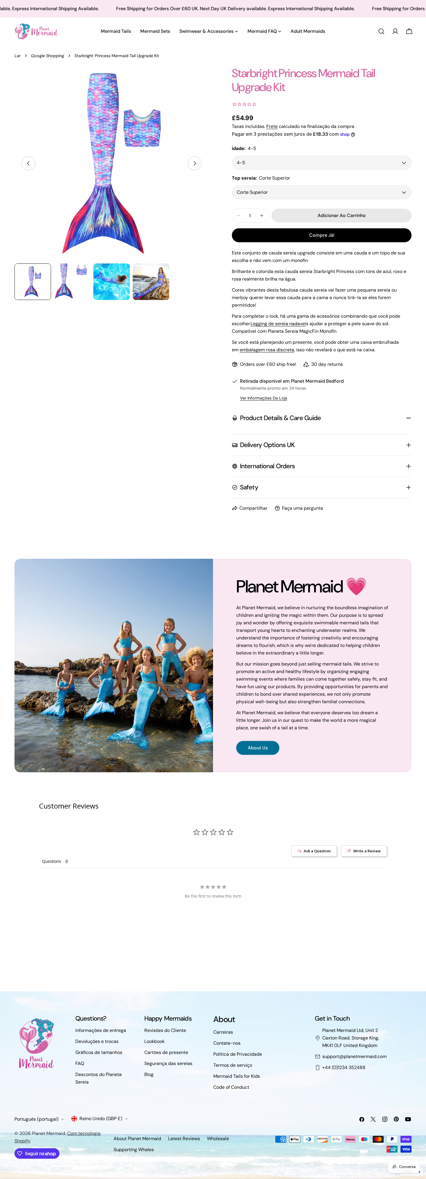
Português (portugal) (36, 1119)
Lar (17, 55)
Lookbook (154, 1041)
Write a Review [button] (367, 850)
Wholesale (218, 1138)
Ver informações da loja (263, 398)
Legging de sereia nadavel (278, 324)
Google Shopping (47, 55)
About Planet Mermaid (137, 1138)
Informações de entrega (100, 1030)
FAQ (79, 1063)
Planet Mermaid (48, 1133)
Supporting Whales (134, 1150)
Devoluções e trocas (97, 1041)
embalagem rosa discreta (267, 350)
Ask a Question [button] (317, 850)
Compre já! (321, 235)
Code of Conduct (231, 1087)
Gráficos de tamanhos (98, 1052)
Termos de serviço (232, 1065)
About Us (258, 748)
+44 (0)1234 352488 (343, 1067)
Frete (272, 126)
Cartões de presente (166, 1052)
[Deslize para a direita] (195, 163)
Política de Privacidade (237, 1054)
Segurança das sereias (168, 1063)
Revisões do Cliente (165, 1030)
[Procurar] (381, 31)
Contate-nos (227, 1043)
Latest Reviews (184, 1138)
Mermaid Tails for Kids (236, 1076)
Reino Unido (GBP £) (100, 1118)
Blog (149, 1074)
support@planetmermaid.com (354, 1056)
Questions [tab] (51, 861)
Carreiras (223, 1032)
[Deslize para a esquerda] (28, 163)
